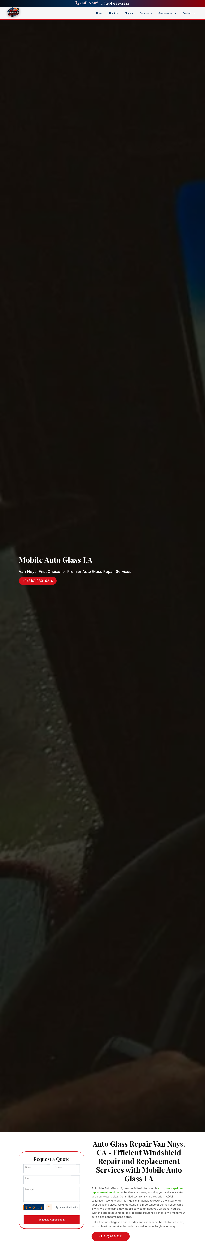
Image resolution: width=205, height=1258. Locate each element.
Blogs (128, 13)
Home (99, 13)
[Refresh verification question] (49, 1207)
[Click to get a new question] (33, 1207)
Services (144, 13)
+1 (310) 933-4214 (114, 3)
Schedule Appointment (52, 1219)
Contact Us (188, 13)
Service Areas (165, 13)
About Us (113, 13)
